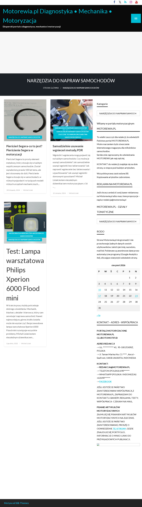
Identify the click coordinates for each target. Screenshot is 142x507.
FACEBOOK (105, 381)
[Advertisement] (71, 52)
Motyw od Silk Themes (16, 503)
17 (99, 295)
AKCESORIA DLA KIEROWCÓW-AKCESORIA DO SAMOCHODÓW (26, 234)
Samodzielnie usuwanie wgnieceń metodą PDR (68, 148)
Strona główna (51, 88)
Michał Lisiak (28, 190)
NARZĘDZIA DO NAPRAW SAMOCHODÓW (24, 137)
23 (136, 295)
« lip (99, 315)
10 (99, 289)
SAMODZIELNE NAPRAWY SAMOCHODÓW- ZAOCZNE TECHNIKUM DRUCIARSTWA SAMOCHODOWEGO (73, 134)
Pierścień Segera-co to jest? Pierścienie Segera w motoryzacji (24, 150)
